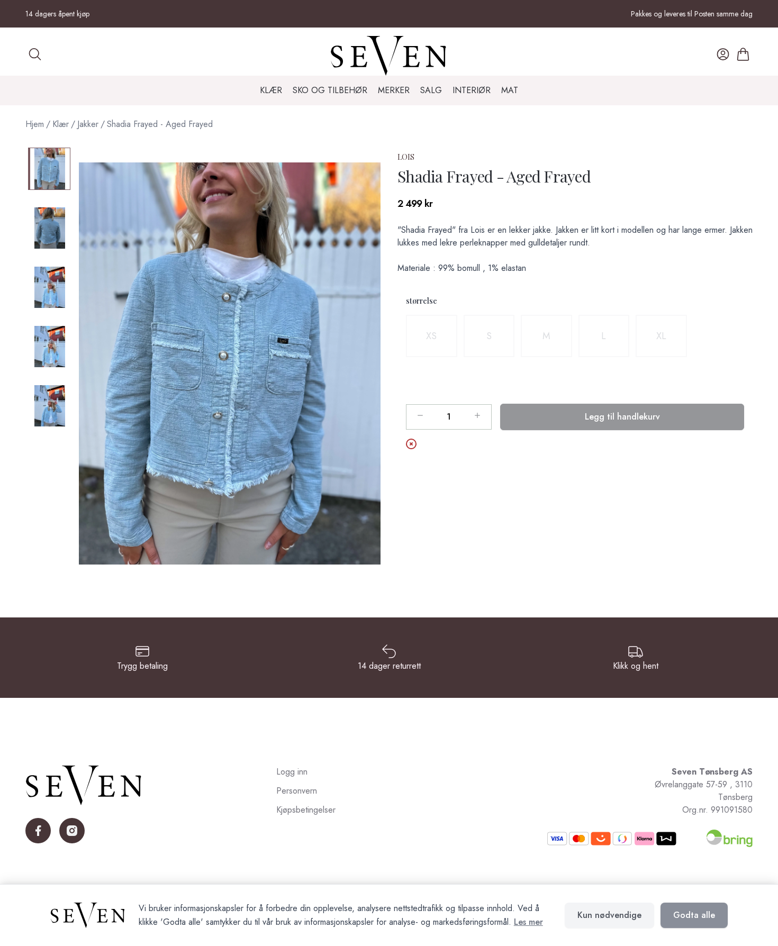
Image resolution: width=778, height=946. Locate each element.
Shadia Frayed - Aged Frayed (160, 124)
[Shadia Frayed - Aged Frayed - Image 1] (49, 169)
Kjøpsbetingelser (306, 810)
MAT (509, 90)
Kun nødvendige (609, 915)
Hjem (34, 124)
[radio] (431, 336)
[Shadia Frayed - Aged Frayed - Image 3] (49, 287)
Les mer (528, 922)
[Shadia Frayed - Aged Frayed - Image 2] (49, 228)
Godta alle (694, 915)
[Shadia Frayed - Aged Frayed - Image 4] (49, 346)
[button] (230, 363)
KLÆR (271, 90)
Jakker (87, 124)
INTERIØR (472, 90)
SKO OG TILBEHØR (330, 90)
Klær (60, 124)
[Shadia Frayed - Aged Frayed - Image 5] (49, 406)
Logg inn (291, 772)
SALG (431, 90)
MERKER (394, 90)
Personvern (296, 791)
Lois (405, 157)
